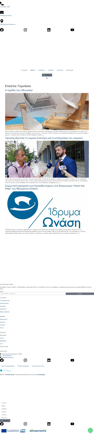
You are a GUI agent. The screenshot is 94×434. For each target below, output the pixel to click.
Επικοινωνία (69, 70)
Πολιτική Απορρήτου (23, 366)
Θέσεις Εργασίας (4, 312)
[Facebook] (2, 30)
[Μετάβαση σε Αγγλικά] (47, 78)
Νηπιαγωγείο (3, 319)
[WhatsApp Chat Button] (90, 430)
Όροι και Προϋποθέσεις (8, 366)
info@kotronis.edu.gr (6, 15)
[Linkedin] (49, 30)
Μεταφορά (3, 335)
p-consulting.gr (40, 374)
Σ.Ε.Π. (1, 343)
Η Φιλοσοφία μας (5, 300)
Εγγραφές (3, 306)
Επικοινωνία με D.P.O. (38, 366)
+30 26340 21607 (5, 7)
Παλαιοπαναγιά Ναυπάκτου (7, 24)
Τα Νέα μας (60, 70)
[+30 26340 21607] (2, 3)
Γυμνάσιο (2, 325)
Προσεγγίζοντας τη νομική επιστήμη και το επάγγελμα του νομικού (44, 138)
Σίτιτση (2, 338)
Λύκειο (2, 327)
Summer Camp (4, 346)
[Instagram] (25, 30)
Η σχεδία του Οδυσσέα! (19, 90)
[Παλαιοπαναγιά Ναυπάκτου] (2, 21)
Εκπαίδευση (41, 70)
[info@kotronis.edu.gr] (2, 12)
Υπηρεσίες (51, 70)
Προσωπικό (3, 309)
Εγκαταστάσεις (4, 303)
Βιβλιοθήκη (3, 341)
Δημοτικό (2, 322)
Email (1, 291)
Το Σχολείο (24, 70)
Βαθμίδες (32, 70)
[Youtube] (72, 30)
